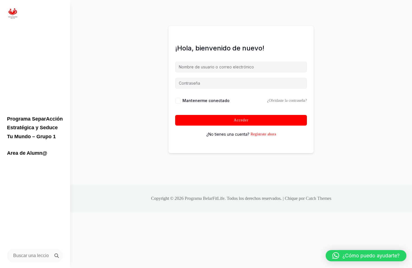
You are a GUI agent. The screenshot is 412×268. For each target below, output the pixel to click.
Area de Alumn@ (27, 153)
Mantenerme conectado (206, 100)
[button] (366, 255)
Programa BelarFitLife (204, 198)
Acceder (241, 120)
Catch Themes (318, 198)
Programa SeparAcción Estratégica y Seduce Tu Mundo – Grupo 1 (35, 127)
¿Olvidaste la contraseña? (287, 100)
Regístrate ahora (263, 134)
